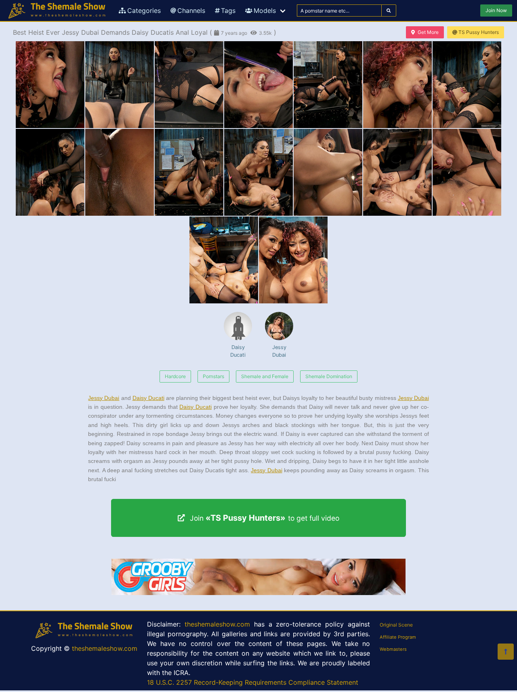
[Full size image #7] (50, 172)
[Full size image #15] (293, 260)
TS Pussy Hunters (478, 32)
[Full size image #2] (189, 84)
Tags (228, 10)
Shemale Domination (328, 376)
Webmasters (393, 649)
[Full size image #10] (258, 172)
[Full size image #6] (467, 84)
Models (265, 10)
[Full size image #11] (328, 172)
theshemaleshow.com (104, 648)
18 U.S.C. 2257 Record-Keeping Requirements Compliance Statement (252, 682)
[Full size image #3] (258, 84)
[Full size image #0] (50, 84)
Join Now (496, 10)
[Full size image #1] (119, 84)
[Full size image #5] (397, 84)
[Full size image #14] (223, 260)
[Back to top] (506, 652)
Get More (428, 32)
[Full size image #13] (467, 172)
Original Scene (396, 625)
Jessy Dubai (279, 351)
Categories (144, 10)
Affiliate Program (398, 637)
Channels (191, 10)
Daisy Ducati (238, 351)
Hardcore (175, 376)
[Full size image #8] (119, 172)
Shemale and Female (264, 376)
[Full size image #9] (189, 172)
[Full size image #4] (328, 84)
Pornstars (213, 376)
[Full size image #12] (397, 172)
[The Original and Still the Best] (258, 593)
